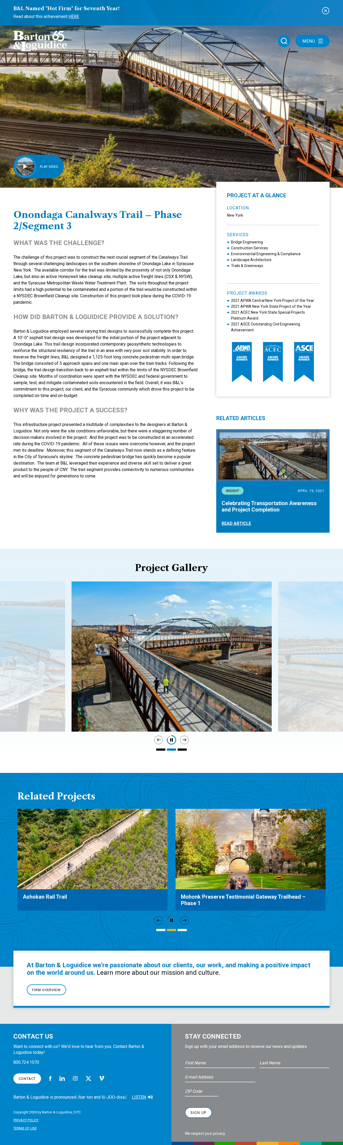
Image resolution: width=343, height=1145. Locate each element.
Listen (139, 1097)
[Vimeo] (101, 1078)
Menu (308, 41)
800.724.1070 (26, 1062)
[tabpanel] (172, 656)
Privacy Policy (26, 1120)
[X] (88, 1078)
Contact (27, 1079)
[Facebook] (50, 1078)
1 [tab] (160, 749)
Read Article (236, 523)
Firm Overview (46, 990)
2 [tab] (171, 749)
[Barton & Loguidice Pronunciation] (150, 1097)
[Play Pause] (171, 740)
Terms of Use (25, 1128)
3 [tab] (182, 749)
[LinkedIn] (62, 1078)
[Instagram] (75, 1078)
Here (74, 16)
